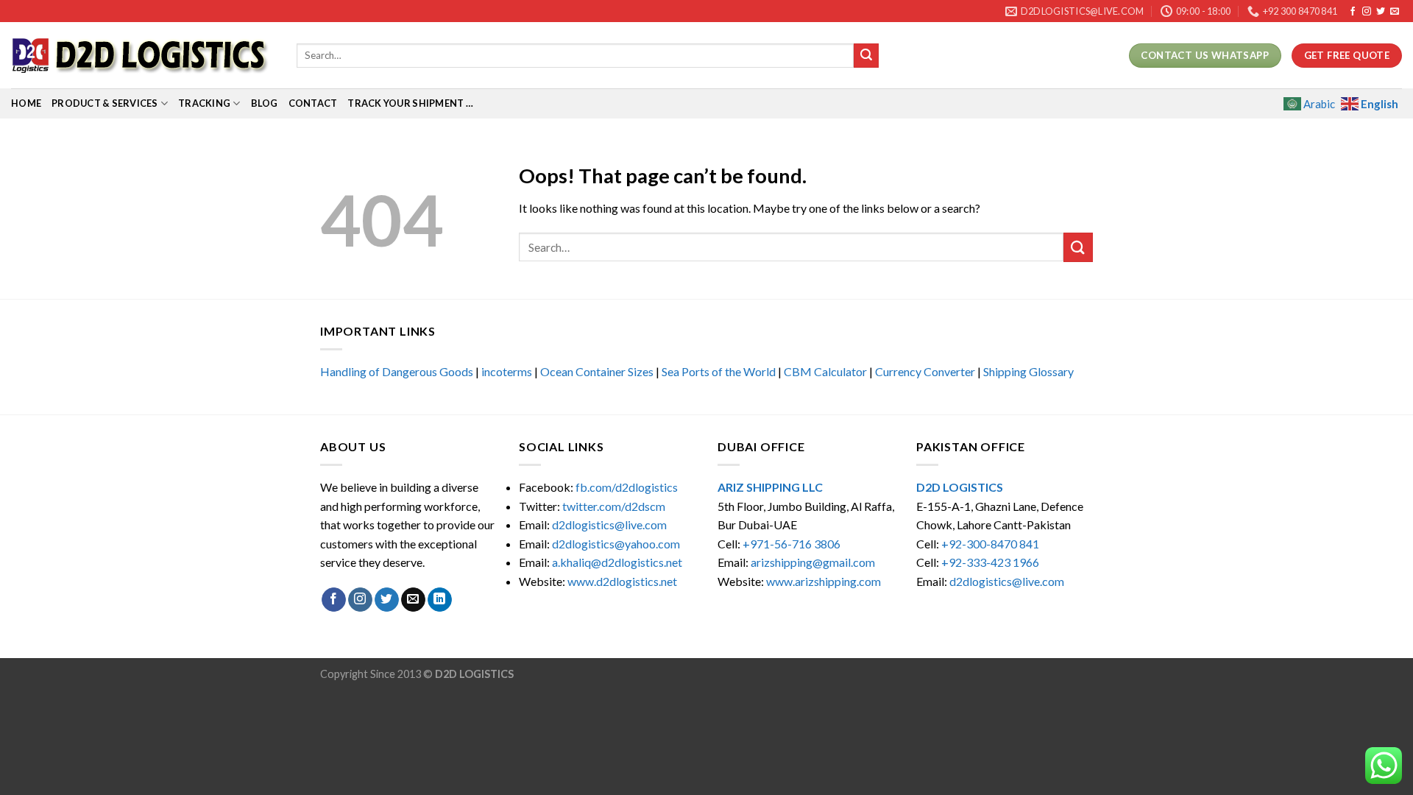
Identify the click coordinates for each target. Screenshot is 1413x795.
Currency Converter (925, 371)
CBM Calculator (825, 371)
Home (26, 103)
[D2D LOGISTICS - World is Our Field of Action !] (143, 55)
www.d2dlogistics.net (622, 581)
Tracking (204, 103)
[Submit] (866, 55)
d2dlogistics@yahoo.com (616, 544)
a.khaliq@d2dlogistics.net (617, 562)
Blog (264, 103)
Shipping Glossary (1028, 371)
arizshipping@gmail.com (813, 562)
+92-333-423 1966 (990, 562)
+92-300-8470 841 (990, 544)
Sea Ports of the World (719, 371)
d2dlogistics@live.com (610, 524)
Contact (313, 103)
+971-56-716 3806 (791, 544)
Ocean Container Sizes (597, 371)
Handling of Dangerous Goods (396, 371)
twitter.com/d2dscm (613, 506)
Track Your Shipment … (409, 103)
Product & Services (105, 103)
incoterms (506, 371)
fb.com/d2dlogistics (627, 487)
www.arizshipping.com (823, 581)
